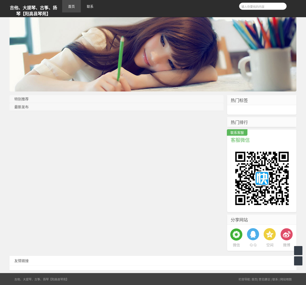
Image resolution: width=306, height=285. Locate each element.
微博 (286, 244)
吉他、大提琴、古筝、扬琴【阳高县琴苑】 (33, 11)
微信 (236, 244)
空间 (269, 244)
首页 (71, 6)
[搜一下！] (281, 5)
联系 (90, 6)
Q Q (253, 244)
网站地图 (286, 279)
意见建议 (264, 279)
